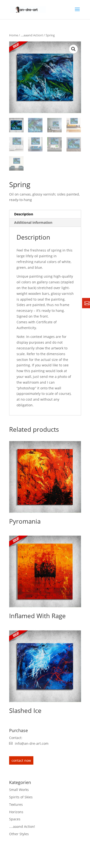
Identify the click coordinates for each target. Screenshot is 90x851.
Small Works (19, 789)
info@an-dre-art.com (31, 743)
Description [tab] (23, 214)
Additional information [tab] (33, 222)
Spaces (14, 819)
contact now (21, 760)
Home (13, 35)
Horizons (16, 812)
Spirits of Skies (21, 797)
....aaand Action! (32, 35)
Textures (16, 804)
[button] (73, 49)
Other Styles (19, 834)
